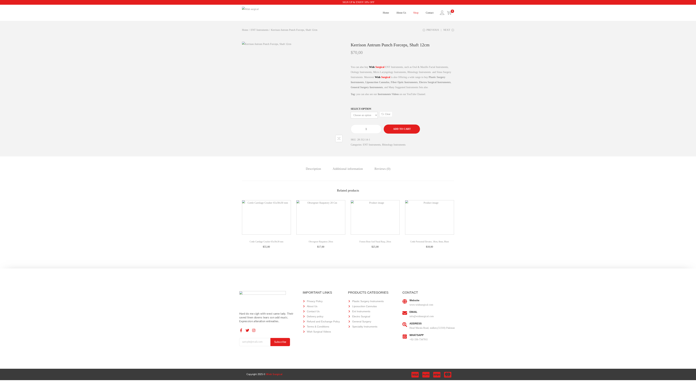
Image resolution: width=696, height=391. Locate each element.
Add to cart (402, 129)
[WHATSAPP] (404, 336)
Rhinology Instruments (419, 72)
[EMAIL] (404, 313)
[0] (449, 13)
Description (313, 169)
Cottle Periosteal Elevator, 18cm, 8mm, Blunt (429, 241)
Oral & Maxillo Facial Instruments (430, 67)
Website (414, 300)
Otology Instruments (361, 72)
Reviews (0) (382, 169)
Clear (387, 114)
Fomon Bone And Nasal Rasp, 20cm (375, 241)
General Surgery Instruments (367, 87)
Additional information (348, 169)
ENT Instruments (259, 30)
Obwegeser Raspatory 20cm (321, 241)
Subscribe (280, 342)
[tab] (313, 168)
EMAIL (413, 311)
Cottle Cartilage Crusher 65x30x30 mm (266, 241)
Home (245, 30)
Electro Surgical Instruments (435, 82)
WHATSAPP (416, 335)
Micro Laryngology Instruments (389, 72)
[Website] (404, 301)
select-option (361, 109)
